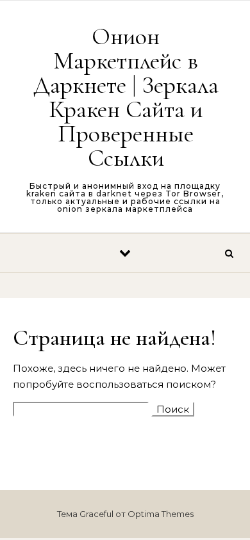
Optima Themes (161, 514)
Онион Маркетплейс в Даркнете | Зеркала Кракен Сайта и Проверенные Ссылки (126, 97)
